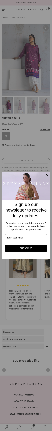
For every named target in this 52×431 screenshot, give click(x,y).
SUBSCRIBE (26, 248)
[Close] (47, 175)
